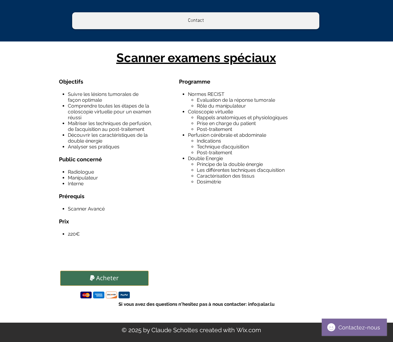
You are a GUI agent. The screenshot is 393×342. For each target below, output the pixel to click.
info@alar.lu (261, 304)
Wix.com (248, 330)
